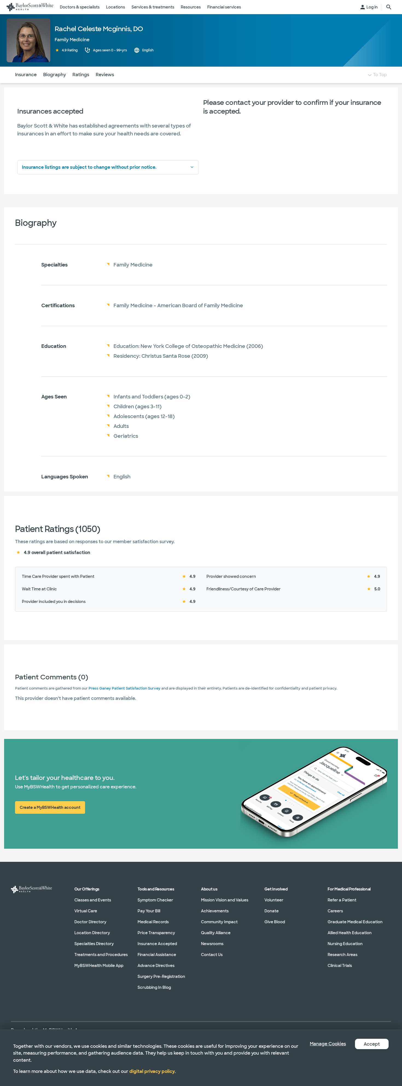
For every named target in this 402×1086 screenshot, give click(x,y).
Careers (335, 911)
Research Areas (342, 954)
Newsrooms (212, 943)
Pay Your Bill (149, 911)
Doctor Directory (90, 921)
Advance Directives (156, 965)
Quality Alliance (216, 932)
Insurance (26, 75)
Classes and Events (92, 900)
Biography (54, 75)
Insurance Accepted (157, 943)
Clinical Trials (340, 965)
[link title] (30, 7)
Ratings (80, 75)
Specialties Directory (94, 943)
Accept (372, 1044)
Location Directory (92, 932)
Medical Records (153, 921)
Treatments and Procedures (101, 954)
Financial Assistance (157, 954)
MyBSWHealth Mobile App (98, 965)
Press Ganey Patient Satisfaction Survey (125, 688)
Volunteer (273, 900)
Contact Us (212, 954)
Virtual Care (85, 911)
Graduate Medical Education (355, 921)
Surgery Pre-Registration (161, 976)
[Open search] (388, 7)
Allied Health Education (350, 932)
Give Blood (274, 921)
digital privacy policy (152, 1071)
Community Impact (219, 921)
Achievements (215, 911)
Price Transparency (156, 932)
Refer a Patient (342, 900)
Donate (271, 911)
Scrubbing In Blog (154, 987)
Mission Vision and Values (224, 900)
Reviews (105, 75)
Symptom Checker (155, 900)
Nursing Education (345, 943)
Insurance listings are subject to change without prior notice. (89, 167)
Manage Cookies (328, 1044)
